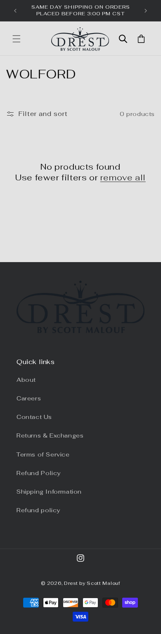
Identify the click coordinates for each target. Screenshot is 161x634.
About (26, 379)
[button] (16, 39)
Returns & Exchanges (50, 435)
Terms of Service (43, 454)
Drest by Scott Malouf (92, 583)
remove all (123, 177)
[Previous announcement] (15, 11)
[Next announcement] (146, 11)
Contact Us (34, 417)
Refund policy (38, 510)
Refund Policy (39, 473)
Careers (29, 398)
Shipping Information (49, 491)
